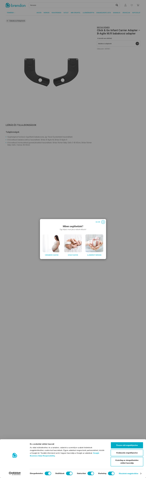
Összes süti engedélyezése (127, 445)
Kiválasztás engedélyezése (127, 453)
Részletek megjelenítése (128, 473)
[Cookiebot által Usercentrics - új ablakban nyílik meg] (15, 473)
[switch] (69, 473)
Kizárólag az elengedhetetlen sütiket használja (126, 461)
